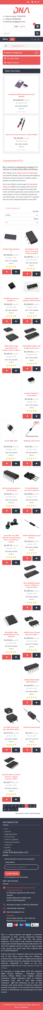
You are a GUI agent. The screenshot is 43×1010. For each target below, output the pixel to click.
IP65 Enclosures (21, 983)
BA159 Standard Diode (31, 727)
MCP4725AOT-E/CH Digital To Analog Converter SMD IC (31, 251)
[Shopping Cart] (35, 2)
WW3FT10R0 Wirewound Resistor (31, 537)
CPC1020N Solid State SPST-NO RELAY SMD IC (11, 728)
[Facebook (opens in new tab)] (32, 39)
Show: (36, 219)
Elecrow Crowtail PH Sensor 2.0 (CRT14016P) (21, 135)
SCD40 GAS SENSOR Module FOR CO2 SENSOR (21, 95)
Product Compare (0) (13, 208)
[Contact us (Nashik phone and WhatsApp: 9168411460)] (4, 19)
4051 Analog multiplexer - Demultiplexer (11, 489)
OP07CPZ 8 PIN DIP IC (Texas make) (31, 394)
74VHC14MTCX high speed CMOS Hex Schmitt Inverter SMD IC (11, 348)
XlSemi (11, 976)
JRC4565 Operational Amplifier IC (11, 299)
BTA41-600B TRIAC (11, 441)
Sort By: (36, 211)
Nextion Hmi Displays (25, 976)
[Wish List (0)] (32, 2)
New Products (13, 62)
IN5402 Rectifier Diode (32, 441)
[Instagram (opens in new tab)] (38, 39)
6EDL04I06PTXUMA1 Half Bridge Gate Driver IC (31, 347)
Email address (10, 862)
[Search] (37, 33)
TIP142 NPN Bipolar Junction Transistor (31, 489)
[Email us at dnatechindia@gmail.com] (4, 22)
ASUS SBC (30, 971)
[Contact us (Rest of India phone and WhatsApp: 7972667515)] (4, 16)
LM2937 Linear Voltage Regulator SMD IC (31, 633)
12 (4, 809)
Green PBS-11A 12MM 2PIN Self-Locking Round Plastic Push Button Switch (11, 539)
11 (34, 806)
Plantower (18, 974)
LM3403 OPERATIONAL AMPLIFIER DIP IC (32, 681)
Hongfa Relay (20, 971)
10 (30, 806)
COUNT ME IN (12, 873)
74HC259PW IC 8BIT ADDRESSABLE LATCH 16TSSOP (11, 634)
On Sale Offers (13, 58)
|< (4, 806)
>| (16, 809)
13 (8, 809)
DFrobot (10, 974)
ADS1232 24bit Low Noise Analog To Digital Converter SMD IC (11, 777)
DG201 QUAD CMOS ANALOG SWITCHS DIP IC (31, 299)
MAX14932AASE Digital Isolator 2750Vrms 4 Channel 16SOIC (32, 585)
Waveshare (30, 974)
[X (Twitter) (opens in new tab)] (35, 39)
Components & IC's (17, 46)
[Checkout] (38, 2)
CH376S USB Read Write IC (11, 250)
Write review (21, 112)
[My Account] (28, 2)
